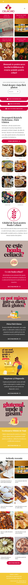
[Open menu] (24, 8)
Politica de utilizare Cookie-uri (14, 578)
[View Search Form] (3, 1)
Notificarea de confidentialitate (14, 576)
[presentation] (6, 469)
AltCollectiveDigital (21, 582)
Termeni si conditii (14, 574)
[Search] (18, 91)
